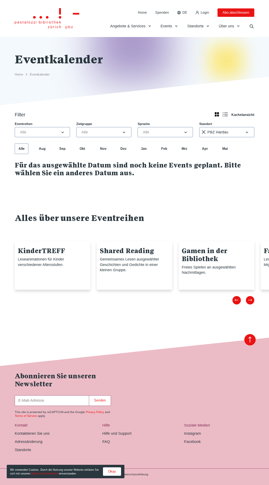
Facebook (192, 442)
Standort (205, 124)
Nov (103, 148)
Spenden (162, 12)
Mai (225, 148)
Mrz (184, 148)
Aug (42, 148)
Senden (100, 400)
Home (142, 12)
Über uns (226, 26)
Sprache (144, 124)
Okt (82, 148)
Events (166, 26)
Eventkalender (40, 74)
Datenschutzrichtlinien (44, 473)
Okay (112, 471)
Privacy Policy (95, 412)
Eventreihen (23, 124)
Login (205, 12)
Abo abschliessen (236, 12)
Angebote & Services (127, 26)
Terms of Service (26, 415)
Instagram (192, 433)
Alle (21, 148)
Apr (205, 148)
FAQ (106, 442)
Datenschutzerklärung (135, 474)
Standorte (195, 26)
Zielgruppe (84, 124)
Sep (62, 148)
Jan (144, 148)
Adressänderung (28, 442)
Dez (123, 148)
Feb (164, 148)
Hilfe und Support (117, 433)
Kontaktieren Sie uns (32, 433)
